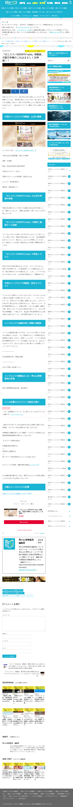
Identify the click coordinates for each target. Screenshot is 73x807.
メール (5, 641)
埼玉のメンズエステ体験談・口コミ (58, 248)
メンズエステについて (26, 15)
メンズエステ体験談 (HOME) (7, 41)
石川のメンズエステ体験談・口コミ (58, 334)
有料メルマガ (54, 32)
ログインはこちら (17, 414)
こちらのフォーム (23, 30)
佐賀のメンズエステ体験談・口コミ (58, 462)
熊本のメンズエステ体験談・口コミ (58, 483)
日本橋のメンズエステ (10, 595)
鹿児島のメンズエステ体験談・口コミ (58, 498)
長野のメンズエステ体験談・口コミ (58, 284)
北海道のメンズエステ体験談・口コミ (58, 177)
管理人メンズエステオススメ (57, 526)
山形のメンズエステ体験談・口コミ (58, 199)
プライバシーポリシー (45, 15)
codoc (41, 533)
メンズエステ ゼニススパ (26, 595)
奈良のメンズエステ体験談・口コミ (58, 355)
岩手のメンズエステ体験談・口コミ (58, 206)
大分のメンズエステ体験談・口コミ (58, 419)
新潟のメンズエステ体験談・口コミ (58, 320)
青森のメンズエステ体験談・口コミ (58, 184)
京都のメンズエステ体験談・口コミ (58, 362)
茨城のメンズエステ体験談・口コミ (58, 234)
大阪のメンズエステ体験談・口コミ (23, 41)
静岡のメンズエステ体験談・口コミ (58, 291)
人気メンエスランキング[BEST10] (54, 12)
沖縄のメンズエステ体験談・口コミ (58, 505)
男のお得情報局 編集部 (10, 743)
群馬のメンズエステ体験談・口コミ (58, 241)
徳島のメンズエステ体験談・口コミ (58, 448)
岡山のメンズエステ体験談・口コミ (58, 391)
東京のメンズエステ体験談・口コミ (58, 255)
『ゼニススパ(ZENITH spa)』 (25, 150)
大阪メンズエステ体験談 (61, 8)
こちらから (33, 465)
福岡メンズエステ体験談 (24, 12)
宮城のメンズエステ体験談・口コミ (58, 213)
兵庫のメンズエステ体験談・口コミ (58, 384)
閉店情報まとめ (53, 511)
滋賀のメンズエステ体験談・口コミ (58, 348)
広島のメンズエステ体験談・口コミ (58, 441)
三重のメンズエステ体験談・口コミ (58, 298)
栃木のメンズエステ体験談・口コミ (58, 227)
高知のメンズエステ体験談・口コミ (58, 405)
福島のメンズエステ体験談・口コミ (58, 220)
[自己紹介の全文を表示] (37, 570)
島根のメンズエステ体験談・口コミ (58, 426)
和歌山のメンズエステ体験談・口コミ (58, 469)
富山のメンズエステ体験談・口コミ (58, 327)
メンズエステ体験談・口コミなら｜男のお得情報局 (26, 804)
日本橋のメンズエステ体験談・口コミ (42, 41)
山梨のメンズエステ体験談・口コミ (58, 277)
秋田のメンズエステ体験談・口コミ (58, 191)
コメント (5, 615)
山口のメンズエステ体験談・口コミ (58, 455)
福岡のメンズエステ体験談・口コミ (58, 476)
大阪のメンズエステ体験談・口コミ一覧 (16, 493)
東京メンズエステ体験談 (21, 8)
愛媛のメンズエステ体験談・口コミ (58, 312)
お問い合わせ (55, 15)
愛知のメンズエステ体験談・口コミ (58, 305)
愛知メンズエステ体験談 (48, 8)
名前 (4, 633)
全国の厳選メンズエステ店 (38, 12)
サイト (4, 648)
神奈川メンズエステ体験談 (34, 8)
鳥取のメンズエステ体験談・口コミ (58, 434)
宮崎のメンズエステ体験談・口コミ (58, 412)
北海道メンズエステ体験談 (7, 8)
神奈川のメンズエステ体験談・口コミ (58, 270)
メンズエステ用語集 (15, 15)
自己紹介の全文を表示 (27, 570)
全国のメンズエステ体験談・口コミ (58, 170)
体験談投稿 (35, 15)
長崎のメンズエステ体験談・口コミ (58, 491)
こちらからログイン (24, 27)
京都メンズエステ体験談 (11, 12)
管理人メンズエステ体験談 (56, 521)
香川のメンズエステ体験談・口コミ (58, 398)
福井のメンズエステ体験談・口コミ (58, 377)
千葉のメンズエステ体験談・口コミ (58, 263)
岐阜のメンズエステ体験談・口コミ (58, 341)
